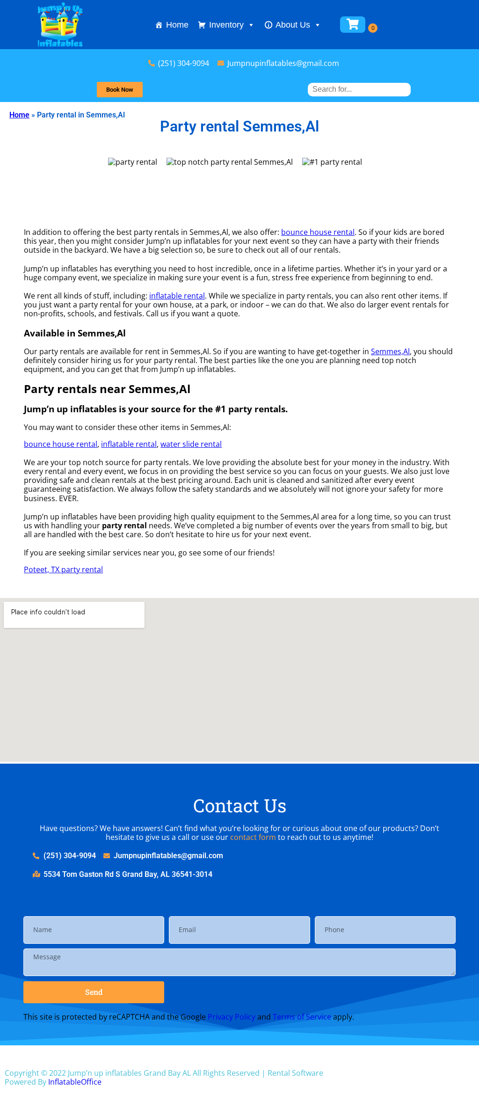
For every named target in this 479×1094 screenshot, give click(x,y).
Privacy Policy (231, 1017)
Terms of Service (302, 1017)
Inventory (226, 24)
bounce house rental (318, 232)
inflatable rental (177, 296)
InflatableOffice (75, 1082)
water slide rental (191, 444)
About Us (293, 24)
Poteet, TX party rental (63, 569)
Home (177, 24)
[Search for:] (359, 89)
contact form (253, 837)
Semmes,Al (390, 351)
